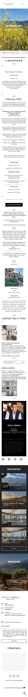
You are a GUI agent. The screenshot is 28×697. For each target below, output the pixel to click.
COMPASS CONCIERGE (8, 368)
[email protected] (6, 432)
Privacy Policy (9, 636)
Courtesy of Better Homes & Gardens (11, 355)
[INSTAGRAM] (17, 676)
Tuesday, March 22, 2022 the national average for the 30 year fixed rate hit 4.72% (14, 215)
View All (14, 548)
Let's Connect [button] (14, 582)
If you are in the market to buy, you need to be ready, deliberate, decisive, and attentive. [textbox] (14, 152)
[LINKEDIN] (14, 676)
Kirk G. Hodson (14, 425)
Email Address (5, 626)
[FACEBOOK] (10, 676)
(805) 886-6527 (8, 609)
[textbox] (14, 72)
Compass (24, 654)
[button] (25, 53)
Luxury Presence (17, 680)
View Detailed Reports (14, 205)
